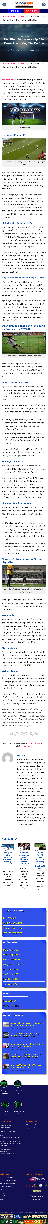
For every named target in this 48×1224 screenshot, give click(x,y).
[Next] (46, 869)
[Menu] (4, 4)
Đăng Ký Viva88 (10, 949)
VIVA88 (5, 16)
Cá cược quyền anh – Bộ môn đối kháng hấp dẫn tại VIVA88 (24, 858)
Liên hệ (2, 1199)
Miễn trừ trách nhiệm (7, 1183)
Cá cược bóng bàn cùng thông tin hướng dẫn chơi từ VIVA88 (26, 1034)
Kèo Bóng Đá (31, 1124)
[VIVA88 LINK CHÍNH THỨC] (24, 4)
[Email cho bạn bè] (26, 734)
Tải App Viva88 (10, 984)
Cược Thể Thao (31, 1128)
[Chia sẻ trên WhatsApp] (12, 734)
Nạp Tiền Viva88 (10, 974)
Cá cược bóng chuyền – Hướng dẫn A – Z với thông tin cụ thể (27, 1024)
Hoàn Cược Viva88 (11, 959)
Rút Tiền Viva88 (10, 979)
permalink (28, 746)
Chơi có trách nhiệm (7, 1177)
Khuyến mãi (4, 1193)
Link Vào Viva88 (10, 969)
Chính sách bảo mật (7, 1186)
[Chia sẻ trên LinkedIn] (35, 734)
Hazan (38, 50)
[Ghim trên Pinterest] (31, 734)
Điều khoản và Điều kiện (8, 1180)
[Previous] (2, 869)
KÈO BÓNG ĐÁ (17, 16)
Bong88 (37, 1199)
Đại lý (2, 1190)
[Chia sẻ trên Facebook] (17, 734)
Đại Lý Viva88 (9, 918)
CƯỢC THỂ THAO (11, 1005)
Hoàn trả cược (5, 1196)
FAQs (16, 1111)
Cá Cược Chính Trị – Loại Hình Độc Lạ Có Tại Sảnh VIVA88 (27, 1045)
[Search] (44, 4)
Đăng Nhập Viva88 (11, 954)
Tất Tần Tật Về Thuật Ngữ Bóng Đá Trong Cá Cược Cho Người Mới (40, 860)
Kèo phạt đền (8, 79)
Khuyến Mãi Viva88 (12, 964)
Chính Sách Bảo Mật (12, 923)
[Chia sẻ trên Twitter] (22, 734)
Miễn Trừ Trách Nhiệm (13, 932)
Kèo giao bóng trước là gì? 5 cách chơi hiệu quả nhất (8, 858)
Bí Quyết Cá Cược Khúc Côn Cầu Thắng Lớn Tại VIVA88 (26, 1066)
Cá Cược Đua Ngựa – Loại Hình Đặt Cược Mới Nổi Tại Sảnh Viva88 (27, 1055)
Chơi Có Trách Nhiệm (13, 928)
